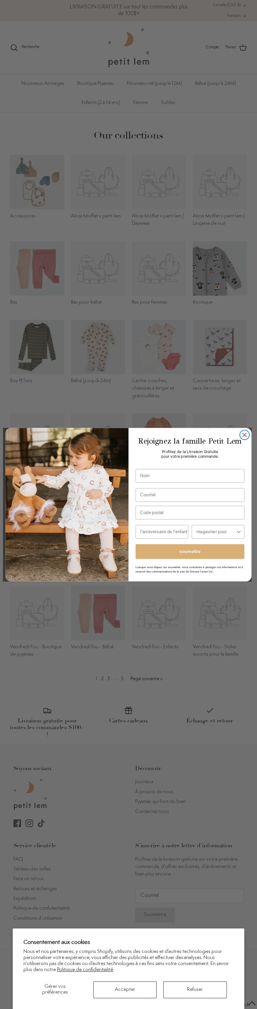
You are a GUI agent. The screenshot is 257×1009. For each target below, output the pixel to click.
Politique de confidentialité (85, 969)
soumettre (189, 551)
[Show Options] (238, 531)
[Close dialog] (245, 435)
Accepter (125, 989)
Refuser (195, 989)
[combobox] (216, 531)
